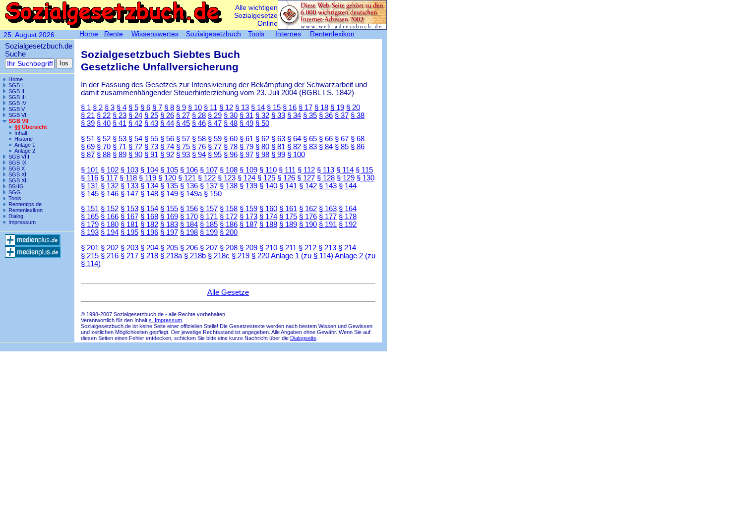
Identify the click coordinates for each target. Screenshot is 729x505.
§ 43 (151, 123)
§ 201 (90, 248)
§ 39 (88, 123)
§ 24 (135, 115)
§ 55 (151, 139)
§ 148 (149, 194)
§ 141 (288, 186)
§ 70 (104, 147)
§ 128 (326, 178)
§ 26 (167, 115)
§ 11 (210, 108)
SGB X (16, 168)
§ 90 (135, 155)
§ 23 (119, 115)
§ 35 (310, 115)
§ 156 (189, 209)
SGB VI (17, 115)
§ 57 (183, 139)
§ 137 (209, 186)
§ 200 (229, 232)
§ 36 (326, 115)
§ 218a (171, 256)
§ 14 (258, 108)
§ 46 (199, 123)
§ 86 (357, 147)
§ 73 (151, 147)
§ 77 (215, 147)
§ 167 (129, 217)
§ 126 (286, 178)
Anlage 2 (24, 151)
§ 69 (88, 147)
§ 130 (365, 178)
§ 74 (167, 147)
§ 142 (308, 186)
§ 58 (199, 139)
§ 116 (89, 178)
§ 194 (110, 232)
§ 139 (248, 186)
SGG (14, 192)
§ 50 (262, 123)
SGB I (15, 85)
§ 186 (229, 224)
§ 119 (147, 178)
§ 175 (288, 217)
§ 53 (119, 139)
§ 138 (229, 186)
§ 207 (209, 248)
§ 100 (296, 155)
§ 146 (110, 194)
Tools (14, 198)
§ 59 (215, 139)
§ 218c (219, 256)
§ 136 (189, 186)
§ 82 (294, 147)
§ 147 (129, 194)
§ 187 (248, 224)
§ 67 (342, 139)
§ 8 (169, 108)
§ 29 (215, 115)
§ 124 (246, 178)
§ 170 (189, 217)
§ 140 (268, 186)
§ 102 (110, 170)
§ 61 (246, 139)
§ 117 (109, 178)
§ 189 (288, 224)
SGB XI (17, 174)
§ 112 (306, 170)
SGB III (17, 97)
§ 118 (128, 178)
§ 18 (321, 108)
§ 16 (290, 108)
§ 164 (348, 209)
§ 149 (169, 194)
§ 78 (231, 147)
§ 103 (129, 170)
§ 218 (149, 256)
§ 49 (246, 123)
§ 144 (348, 186)
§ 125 (266, 178)
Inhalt (20, 133)
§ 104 (149, 170)
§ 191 (328, 224)
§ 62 (262, 139)
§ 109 (248, 170)
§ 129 (346, 178)
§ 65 (310, 139)
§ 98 (262, 155)
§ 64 (294, 139)
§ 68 (357, 139)
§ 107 (209, 170)
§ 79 (246, 147)
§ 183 (169, 224)
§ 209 (248, 248)
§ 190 (308, 224)
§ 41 (119, 123)
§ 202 (110, 248)
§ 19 (337, 108)
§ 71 (119, 147)
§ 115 (364, 170)
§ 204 (149, 248)
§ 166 (110, 217)
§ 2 (98, 108)
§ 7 (157, 108)
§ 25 (151, 115)
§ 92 (167, 155)
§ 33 (278, 115)
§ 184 (189, 224)
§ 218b (195, 256)
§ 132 (110, 186)
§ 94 (199, 155)
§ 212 (307, 248)
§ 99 (278, 155)
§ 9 (181, 108)
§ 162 (308, 209)
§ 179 (90, 224)
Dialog (15, 216)
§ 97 (246, 155)
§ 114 (345, 170)
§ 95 (215, 155)
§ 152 (110, 209)
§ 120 (167, 178)
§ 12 (226, 108)
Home (15, 79)
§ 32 (262, 115)
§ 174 (268, 217)
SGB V (16, 109)
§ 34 (294, 115)
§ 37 (342, 115)
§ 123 (227, 178)
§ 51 (88, 139)
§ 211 (288, 248)
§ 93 (183, 155)
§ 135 (169, 186)
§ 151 (90, 209)
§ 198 (189, 232)
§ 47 (215, 123)
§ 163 (328, 209)
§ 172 (229, 217)
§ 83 (310, 147)
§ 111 (287, 170)
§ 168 (149, 217)
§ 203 (129, 248)
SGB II (16, 91)
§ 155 (169, 209)
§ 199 (209, 232)
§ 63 (278, 139)
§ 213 (327, 248)
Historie (23, 139)
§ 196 (149, 232)
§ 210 (268, 248)
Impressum (22, 222)
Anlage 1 (24, 145)
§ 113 (325, 170)
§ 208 (229, 248)
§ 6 (145, 108)
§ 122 (207, 178)
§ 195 (129, 232)
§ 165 (90, 217)
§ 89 (119, 155)
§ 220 (260, 256)
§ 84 (326, 147)
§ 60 (231, 139)
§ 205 (169, 248)
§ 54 (135, 139)
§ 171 (209, 217)
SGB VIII (18, 157)
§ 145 (90, 194)
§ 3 (110, 108)
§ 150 (213, 194)
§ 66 (326, 139)
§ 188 (268, 224)
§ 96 (231, 155)
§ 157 (209, 209)
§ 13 (242, 108)
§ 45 (183, 123)
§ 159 (248, 209)
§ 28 (199, 115)
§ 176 (308, 217)
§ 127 (306, 178)
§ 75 (183, 147)
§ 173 (248, 217)
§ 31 (246, 115)
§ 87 (88, 155)
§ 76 (199, 147)
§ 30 (231, 115)
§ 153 (129, 209)
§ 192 (348, 224)
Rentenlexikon (25, 210)
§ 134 (149, 186)
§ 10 (195, 108)
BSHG (16, 186)
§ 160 (268, 209)
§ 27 (183, 115)
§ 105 (169, 170)
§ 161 (288, 209)
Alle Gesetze (228, 292)
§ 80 (262, 147)
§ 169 (169, 217)
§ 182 (149, 224)
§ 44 (167, 123)
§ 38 (357, 115)
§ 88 (104, 155)
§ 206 (189, 248)
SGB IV (17, 103)
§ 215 (90, 256)
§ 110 (268, 170)
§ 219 (240, 256)
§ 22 (104, 115)
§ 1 (86, 108)
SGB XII (18, 180)
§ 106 (189, 170)
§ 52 (104, 139)
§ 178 (348, 217)
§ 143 (328, 186)
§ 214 (347, 248)
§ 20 (353, 108)
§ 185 (209, 224)
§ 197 (169, 232)
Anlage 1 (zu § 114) (302, 256)
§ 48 (231, 123)
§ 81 (278, 147)
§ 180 (110, 224)
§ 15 (274, 108)
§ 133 (129, 186)
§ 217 (129, 256)
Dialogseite (303, 338)
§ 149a (191, 194)
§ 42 (135, 123)
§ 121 (187, 178)
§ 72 (135, 147)
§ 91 (151, 155)
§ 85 (342, 147)
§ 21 (88, 115)
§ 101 (90, 170)
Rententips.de (25, 204)
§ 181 (129, 224)
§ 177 (328, 217)
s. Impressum (165, 320)
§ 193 (90, 232)
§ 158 (229, 209)
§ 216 (110, 256)
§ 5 (133, 108)
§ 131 (90, 186)
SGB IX (17, 163)
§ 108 (229, 170)
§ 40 (104, 123)
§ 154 (149, 209)
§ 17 (305, 108)
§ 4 (121, 108)
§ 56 (167, 139)
